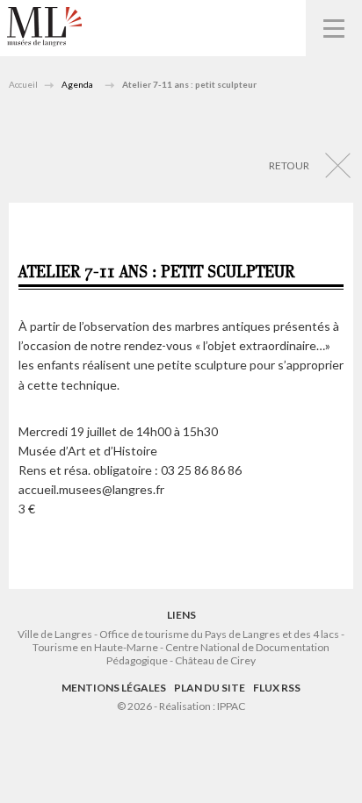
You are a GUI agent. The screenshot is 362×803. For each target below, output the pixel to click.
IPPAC (231, 706)
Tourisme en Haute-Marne (95, 647)
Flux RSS (276, 687)
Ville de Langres (55, 634)
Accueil (23, 84)
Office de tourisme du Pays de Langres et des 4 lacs (220, 634)
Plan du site (209, 687)
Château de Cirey (215, 660)
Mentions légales (114, 687)
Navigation (334, 28)
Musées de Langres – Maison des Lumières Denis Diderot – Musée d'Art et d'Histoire (44, 27)
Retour (289, 165)
